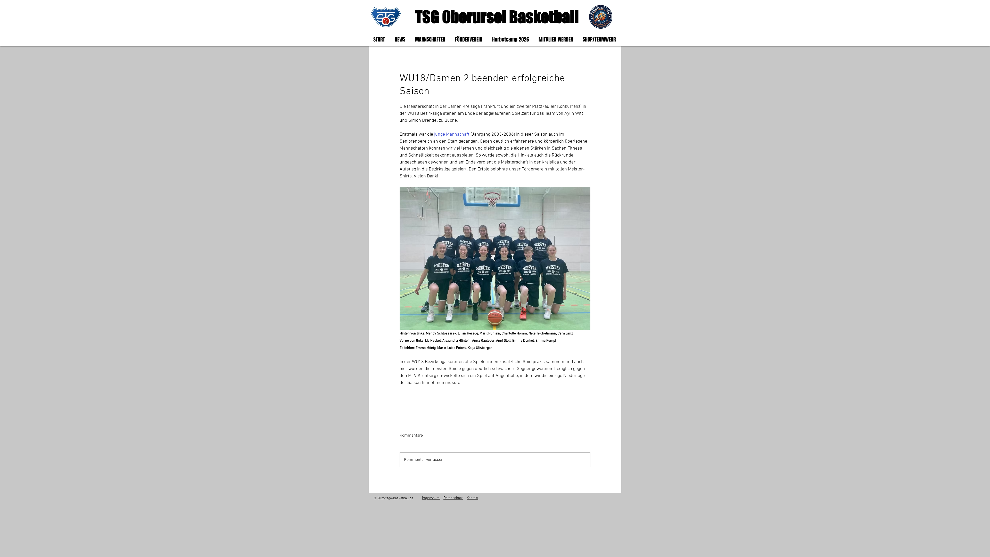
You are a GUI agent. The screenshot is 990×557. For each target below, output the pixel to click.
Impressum (431, 498)
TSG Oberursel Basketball (497, 16)
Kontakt (472, 498)
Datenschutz (453, 498)
